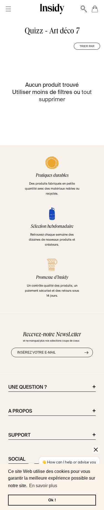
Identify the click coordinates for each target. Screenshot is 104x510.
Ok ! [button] (52, 500)
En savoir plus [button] (43, 485)
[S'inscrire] (86, 352)
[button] (8, 9)
